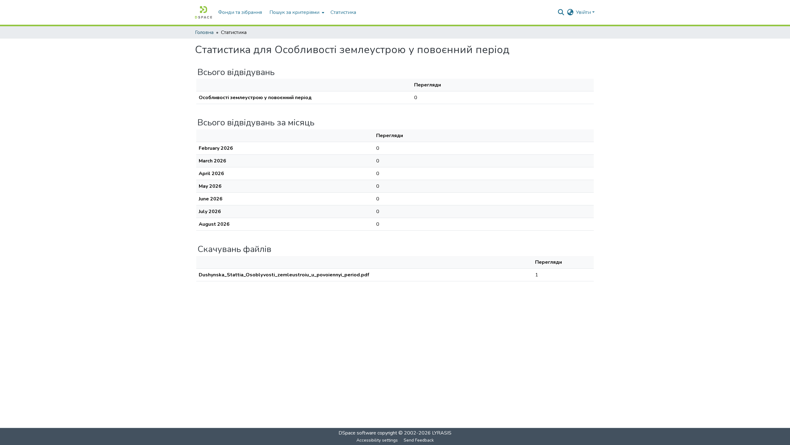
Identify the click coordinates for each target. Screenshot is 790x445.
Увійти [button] (584, 12)
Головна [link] (204, 32)
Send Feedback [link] (419, 440)
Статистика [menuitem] (343, 12)
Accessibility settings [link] (377, 440)
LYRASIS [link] (441, 433)
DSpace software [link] (357, 433)
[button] (203, 12)
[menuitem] (296, 12)
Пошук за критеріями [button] (294, 12)
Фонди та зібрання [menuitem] (240, 12)
